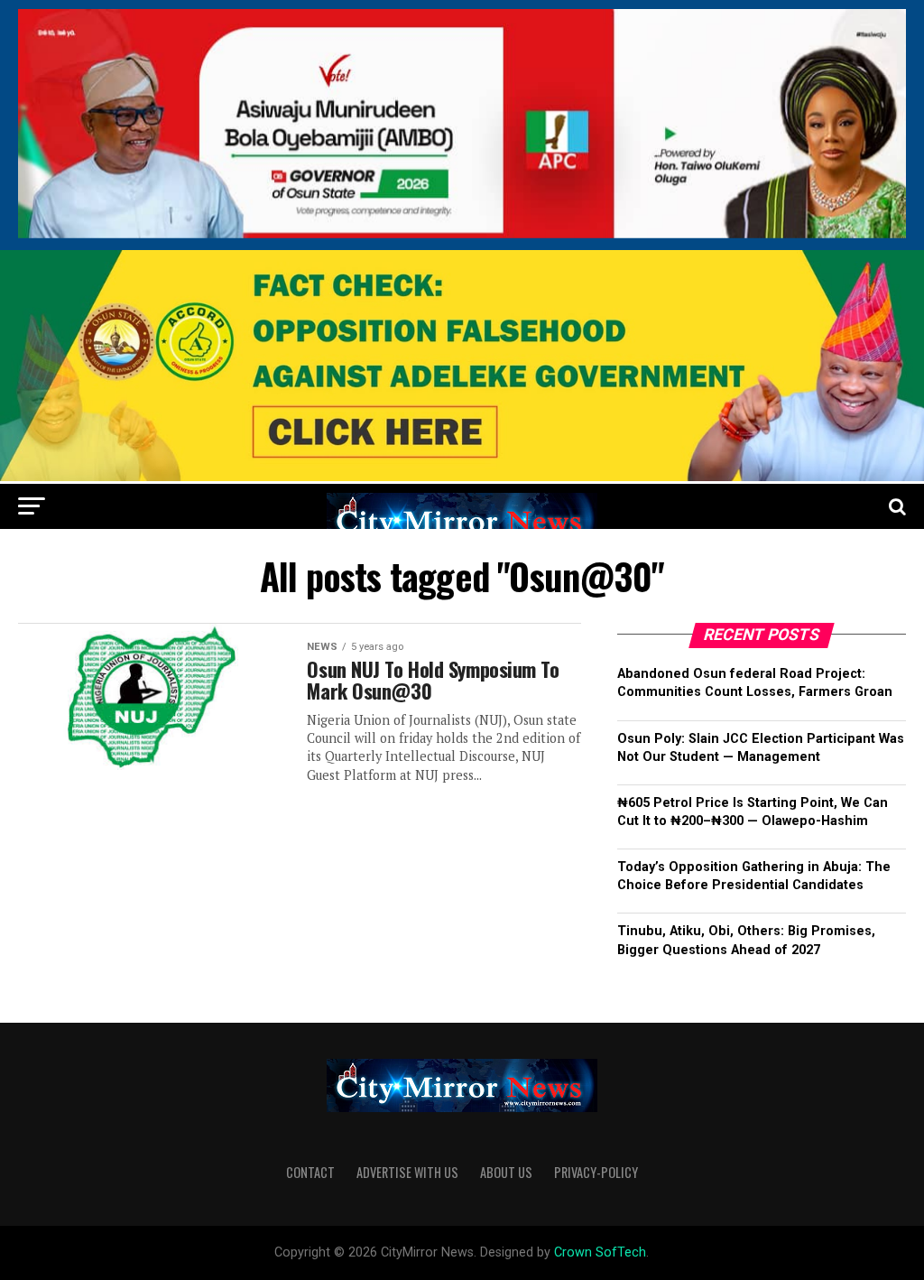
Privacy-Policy (596, 1172)
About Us (506, 1172)
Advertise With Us (407, 1172)
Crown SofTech (600, 1252)
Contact (310, 1172)
